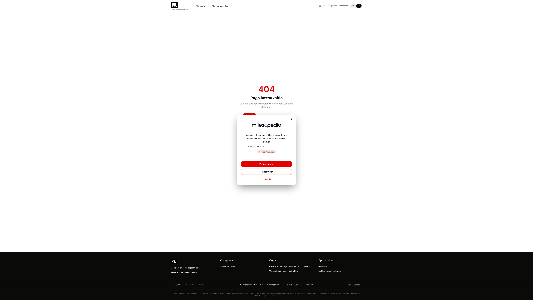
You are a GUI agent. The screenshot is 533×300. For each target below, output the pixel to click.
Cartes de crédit (227, 266)
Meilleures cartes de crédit (330, 271)
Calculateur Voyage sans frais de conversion (289, 266)
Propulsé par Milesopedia (184, 272)
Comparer (200, 6)
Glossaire (322, 266)
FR (359, 6)
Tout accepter (266, 164)
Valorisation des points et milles (283, 271)
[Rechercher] (319, 5)
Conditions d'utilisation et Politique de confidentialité (259, 285)
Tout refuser (266, 171)
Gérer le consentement (304, 285)
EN (353, 6)
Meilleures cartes (220, 6)
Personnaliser (266, 179)
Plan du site (287, 285)
